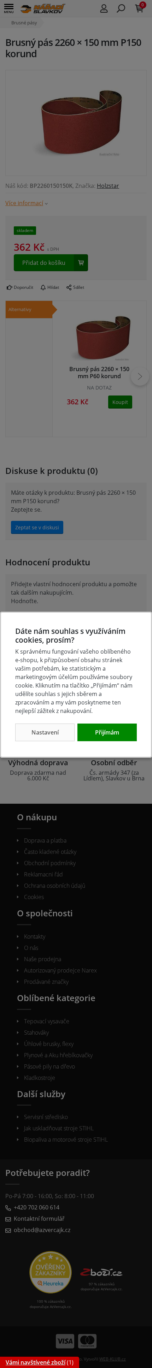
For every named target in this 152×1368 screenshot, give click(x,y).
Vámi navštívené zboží (35, 1362)
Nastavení (45, 732)
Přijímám (107, 732)
